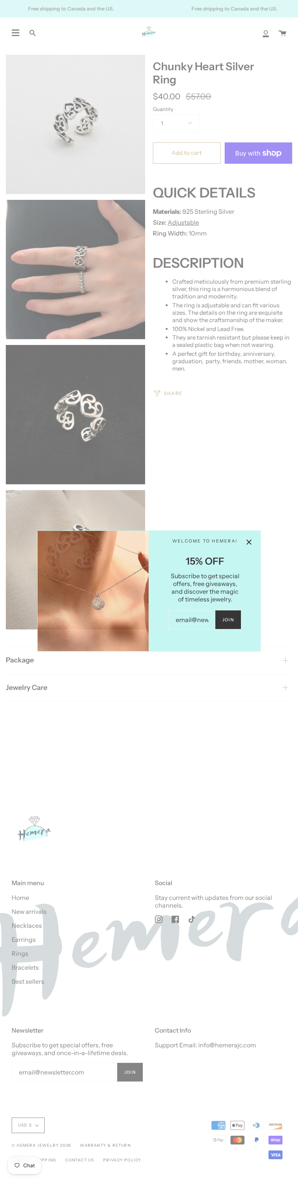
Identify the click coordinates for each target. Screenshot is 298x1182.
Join (228, 619)
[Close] (249, 542)
